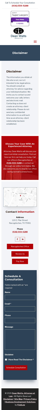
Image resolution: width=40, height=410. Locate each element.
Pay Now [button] (20, 261)
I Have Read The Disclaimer (21, 360)
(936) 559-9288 (20, 6)
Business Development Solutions (20, 402)
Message (9, 327)
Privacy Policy (30, 399)
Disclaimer (9, 355)
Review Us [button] (20, 254)
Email (8, 304)
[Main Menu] (35, 41)
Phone (8, 315)
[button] (21, 408)
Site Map (18, 399)
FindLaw (21, 405)
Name (7, 292)
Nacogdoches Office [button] (20, 246)
